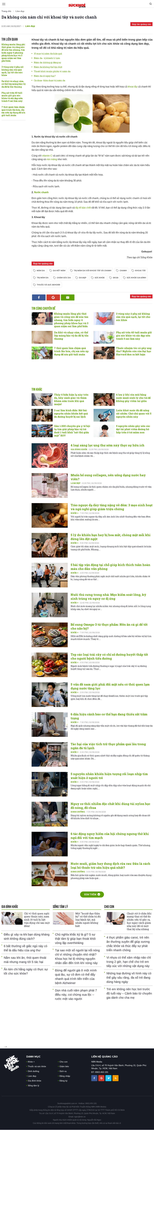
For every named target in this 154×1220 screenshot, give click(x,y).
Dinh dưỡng (78, 811)
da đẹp (82, 278)
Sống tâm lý (33, 1085)
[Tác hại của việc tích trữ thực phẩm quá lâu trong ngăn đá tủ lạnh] (50, 754)
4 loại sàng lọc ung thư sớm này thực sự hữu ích (107, 445)
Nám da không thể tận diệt (48, 67)
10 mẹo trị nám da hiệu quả (48, 53)
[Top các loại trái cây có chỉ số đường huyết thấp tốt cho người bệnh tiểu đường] (50, 665)
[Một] (63, 918)
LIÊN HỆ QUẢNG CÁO (104, 1056)
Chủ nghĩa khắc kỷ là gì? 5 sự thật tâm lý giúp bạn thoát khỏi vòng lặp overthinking (75, 939)
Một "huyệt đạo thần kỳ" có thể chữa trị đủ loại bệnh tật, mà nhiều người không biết (88, 920)
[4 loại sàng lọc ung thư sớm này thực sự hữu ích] (50, 455)
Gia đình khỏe (79, 449)
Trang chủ (6, 11)
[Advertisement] (92, 376)
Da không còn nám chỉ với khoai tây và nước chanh (49, 17)
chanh (123, 270)
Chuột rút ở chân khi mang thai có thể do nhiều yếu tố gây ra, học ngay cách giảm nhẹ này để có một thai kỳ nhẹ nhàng (139, 921)
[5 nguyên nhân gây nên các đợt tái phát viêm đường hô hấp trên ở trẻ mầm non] (104, 431)
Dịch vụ (63, 1071)
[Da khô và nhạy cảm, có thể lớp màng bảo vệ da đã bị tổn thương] (42, 337)
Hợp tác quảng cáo (141, 24)
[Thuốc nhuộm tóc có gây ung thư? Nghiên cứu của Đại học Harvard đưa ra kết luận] (104, 353)
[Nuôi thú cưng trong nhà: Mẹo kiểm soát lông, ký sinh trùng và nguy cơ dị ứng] (50, 605)
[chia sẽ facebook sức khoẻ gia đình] (94, 1078)
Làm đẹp (76, 483)
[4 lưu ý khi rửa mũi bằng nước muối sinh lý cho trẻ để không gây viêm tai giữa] (104, 399)
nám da (41, 270)
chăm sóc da (64, 278)
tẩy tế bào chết (83, 207)
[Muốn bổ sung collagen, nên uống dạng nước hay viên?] (50, 485)
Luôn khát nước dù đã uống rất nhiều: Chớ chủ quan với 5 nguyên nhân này (133, 413)
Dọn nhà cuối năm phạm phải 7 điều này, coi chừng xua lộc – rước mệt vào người (76, 994)
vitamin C (47, 155)
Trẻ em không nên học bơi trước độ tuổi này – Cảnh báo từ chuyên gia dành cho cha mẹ (129, 993)
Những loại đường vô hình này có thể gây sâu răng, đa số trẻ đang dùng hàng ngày (128, 977)
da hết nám (59, 270)
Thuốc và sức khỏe (37, 1066)
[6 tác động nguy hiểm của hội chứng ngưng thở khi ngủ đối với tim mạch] (50, 844)
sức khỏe (100, 278)
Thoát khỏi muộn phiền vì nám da (52, 71)
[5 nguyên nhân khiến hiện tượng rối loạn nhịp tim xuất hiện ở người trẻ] (50, 784)
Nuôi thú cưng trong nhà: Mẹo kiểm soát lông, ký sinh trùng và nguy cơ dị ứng (108, 597)
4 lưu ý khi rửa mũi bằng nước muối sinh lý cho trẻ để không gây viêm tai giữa (133, 398)
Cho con (64, 1061)
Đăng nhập (65, 1076)
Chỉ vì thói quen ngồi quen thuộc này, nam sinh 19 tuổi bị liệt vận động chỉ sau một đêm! (37, 920)
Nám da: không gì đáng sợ (47, 62)
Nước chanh (41, 192)
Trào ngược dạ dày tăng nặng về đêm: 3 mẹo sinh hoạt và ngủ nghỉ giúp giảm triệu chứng (111, 507)
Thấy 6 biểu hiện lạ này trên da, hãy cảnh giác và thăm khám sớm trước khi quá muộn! (71, 399)
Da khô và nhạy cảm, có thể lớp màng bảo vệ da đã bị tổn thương (13, 84)
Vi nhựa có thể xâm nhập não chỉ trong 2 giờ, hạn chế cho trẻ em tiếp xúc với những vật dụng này (128, 962)
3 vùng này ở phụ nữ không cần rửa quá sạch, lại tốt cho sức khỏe (12, 71)
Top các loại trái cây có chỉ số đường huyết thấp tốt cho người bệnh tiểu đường (109, 656)
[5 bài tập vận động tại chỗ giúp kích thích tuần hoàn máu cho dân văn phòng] (50, 575)
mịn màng (52, 159)
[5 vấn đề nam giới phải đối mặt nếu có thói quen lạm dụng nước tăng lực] (50, 694)
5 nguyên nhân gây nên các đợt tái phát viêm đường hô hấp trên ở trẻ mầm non (133, 429)
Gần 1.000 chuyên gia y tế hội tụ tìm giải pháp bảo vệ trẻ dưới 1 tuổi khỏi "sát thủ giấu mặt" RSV (72, 430)
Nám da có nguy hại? (45, 75)
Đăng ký (63, 1080)
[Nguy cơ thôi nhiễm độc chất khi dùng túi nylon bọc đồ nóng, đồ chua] (50, 814)
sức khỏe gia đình (136, 278)
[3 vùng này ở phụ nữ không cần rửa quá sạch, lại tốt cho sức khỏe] (104, 318)
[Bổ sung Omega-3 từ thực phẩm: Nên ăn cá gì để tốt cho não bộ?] (50, 635)
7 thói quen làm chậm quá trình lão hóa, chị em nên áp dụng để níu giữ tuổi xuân (13, 111)
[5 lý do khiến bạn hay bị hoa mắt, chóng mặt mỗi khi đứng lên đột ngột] (50, 545)
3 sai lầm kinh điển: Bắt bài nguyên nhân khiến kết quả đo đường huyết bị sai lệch (71, 413)
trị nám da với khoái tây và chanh (92, 270)
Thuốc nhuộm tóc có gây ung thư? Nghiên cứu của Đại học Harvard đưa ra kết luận (133, 351)
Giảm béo (64, 1066)
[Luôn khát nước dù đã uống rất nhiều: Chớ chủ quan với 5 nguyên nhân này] (104, 415)
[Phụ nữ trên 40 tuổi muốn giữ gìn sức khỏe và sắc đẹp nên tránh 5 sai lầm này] (104, 337)
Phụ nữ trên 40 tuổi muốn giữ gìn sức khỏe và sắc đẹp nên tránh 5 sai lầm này (12, 97)
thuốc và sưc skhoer (48, 285)
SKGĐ (115, 278)
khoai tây (133, 86)
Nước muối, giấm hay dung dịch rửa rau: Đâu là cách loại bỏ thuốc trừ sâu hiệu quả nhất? (110, 865)
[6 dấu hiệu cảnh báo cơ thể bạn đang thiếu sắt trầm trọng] (50, 724)
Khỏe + (75, 513)
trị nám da (42, 278)
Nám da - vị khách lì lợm (47, 58)
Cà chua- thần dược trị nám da (49, 80)
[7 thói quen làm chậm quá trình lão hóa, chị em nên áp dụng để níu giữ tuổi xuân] (42, 353)
